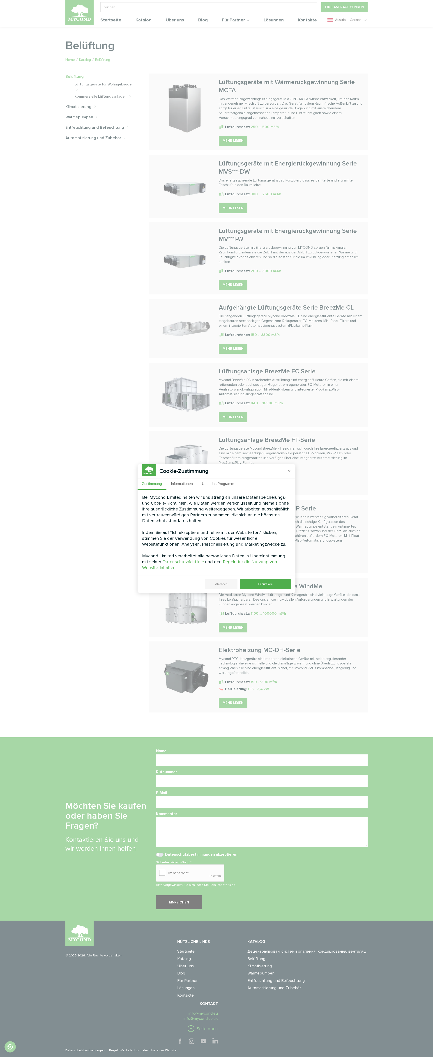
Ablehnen (221, 584)
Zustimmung (152, 484)
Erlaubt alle (265, 584)
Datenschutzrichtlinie (183, 562)
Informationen (182, 484)
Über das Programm (218, 484)
